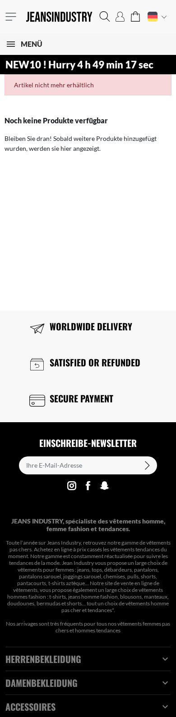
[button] (104, 16)
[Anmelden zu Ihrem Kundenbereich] (120, 16)
